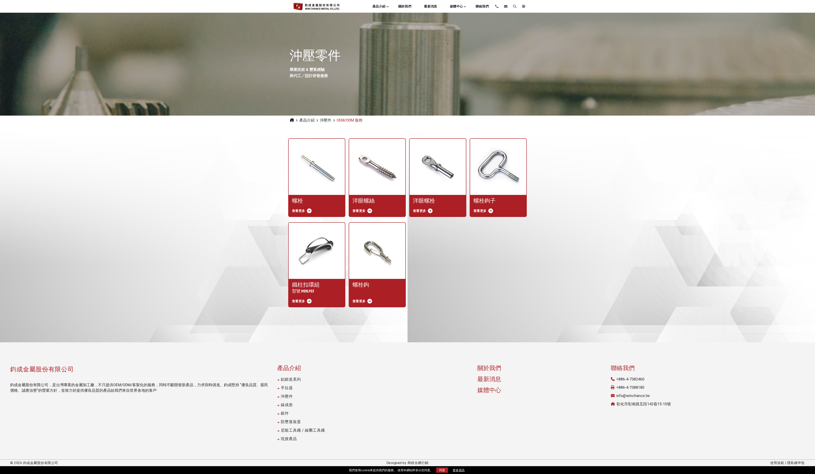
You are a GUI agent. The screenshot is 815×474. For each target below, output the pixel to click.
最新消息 (430, 6)
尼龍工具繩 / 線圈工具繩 (303, 430)
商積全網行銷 (418, 463)
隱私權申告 (796, 463)
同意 (442, 470)
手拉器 (287, 388)
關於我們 (405, 6)
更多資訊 (459, 470)
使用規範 (777, 463)
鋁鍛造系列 (291, 379)
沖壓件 (325, 120)
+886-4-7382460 (630, 379)
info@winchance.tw (633, 395)
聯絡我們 (482, 6)
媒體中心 (456, 6)
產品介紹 (379, 6)
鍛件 (285, 413)
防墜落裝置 (291, 421)
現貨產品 (289, 438)
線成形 (287, 405)
